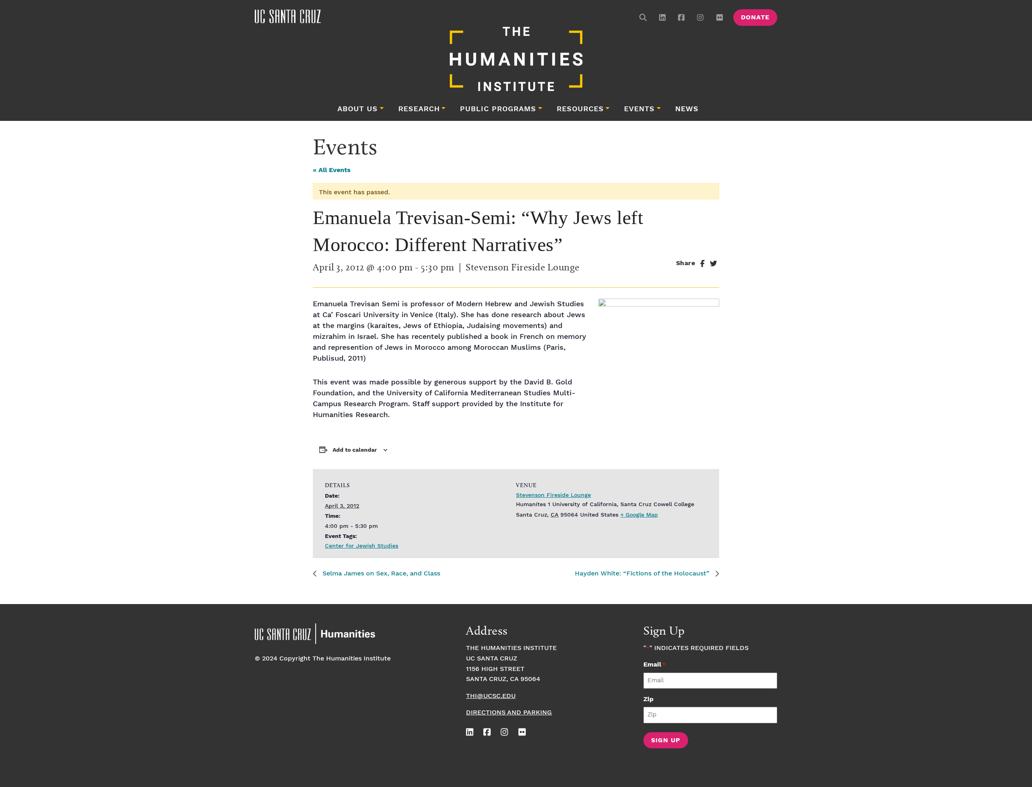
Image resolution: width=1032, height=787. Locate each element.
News (687, 109)
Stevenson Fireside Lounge (553, 495)
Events (639, 109)
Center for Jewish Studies (361, 546)
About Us (357, 109)
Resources (580, 109)
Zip (648, 699)
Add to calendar (355, 450)
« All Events (332, 170)
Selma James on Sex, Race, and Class (380, 573)
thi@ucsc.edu (491, 696)
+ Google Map (639, 515)
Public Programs (498, 109)
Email (654, 664)
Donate (755, 17)
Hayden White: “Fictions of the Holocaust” (643, 573)
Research (419, 109)
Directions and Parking (509, 712)
